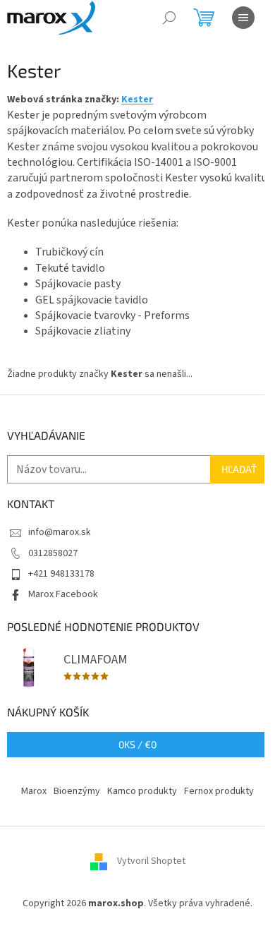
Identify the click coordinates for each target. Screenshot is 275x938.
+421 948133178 (61, 574)
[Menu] (243, 18)
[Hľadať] (169, 18)
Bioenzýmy (77, 791)
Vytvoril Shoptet (151, 862)
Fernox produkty (219, 791)
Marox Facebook (63, 594)
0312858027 (53, 553)
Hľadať (239, 469)
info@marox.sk (59, 532)
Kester (137, 99)
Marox (34, 791)
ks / (137, 744)
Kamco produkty (142, 791)
